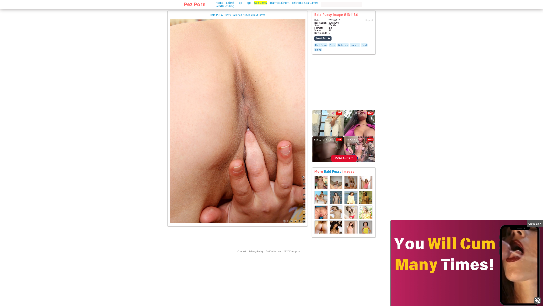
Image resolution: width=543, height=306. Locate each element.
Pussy (332, 45)
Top (239, 2)
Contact (241, 251)
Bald (364, 45)
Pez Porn (195, 4)
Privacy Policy (256, 251)
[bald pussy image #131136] (237, 222)
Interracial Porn (280, 2)
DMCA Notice (273, 251)
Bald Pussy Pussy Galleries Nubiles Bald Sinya (237, 14)
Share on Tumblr (323, 38)
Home (219, 2)
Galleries (343, 45)
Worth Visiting (225, 6)
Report (369, 20)
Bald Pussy (321, 45)
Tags (248, 2)
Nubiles (355, 45)
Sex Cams (260, 2)
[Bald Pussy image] (321, 188)
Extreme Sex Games (305, 2)
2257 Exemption (292, 251)
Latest (230, 2)
